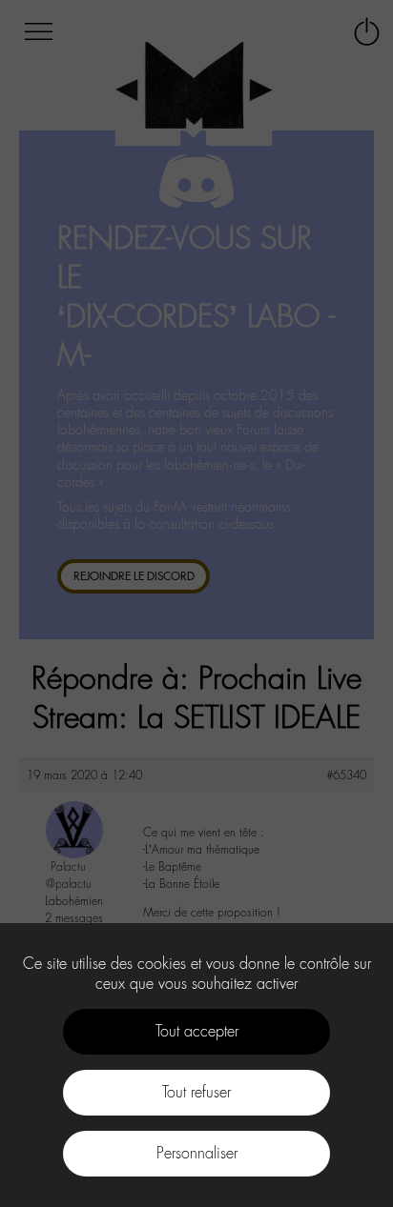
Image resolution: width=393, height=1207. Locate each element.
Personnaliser (197, 1153)
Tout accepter (196, 1031)
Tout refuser (196, 1092)
